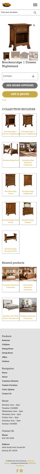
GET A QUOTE (20, 94)
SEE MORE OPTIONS (20, 85)
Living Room (7, 353)
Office (4, 357)
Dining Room (7, 349)
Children (6, 345)
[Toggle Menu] (35, 5)
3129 (4, 100)
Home (4, 373)
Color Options (8, 390)
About (4, 377)
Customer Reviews (10, 381)
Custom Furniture (9, 385)
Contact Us (6, 394)
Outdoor (5, 361)
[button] (34, 25)
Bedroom (6, 340)
